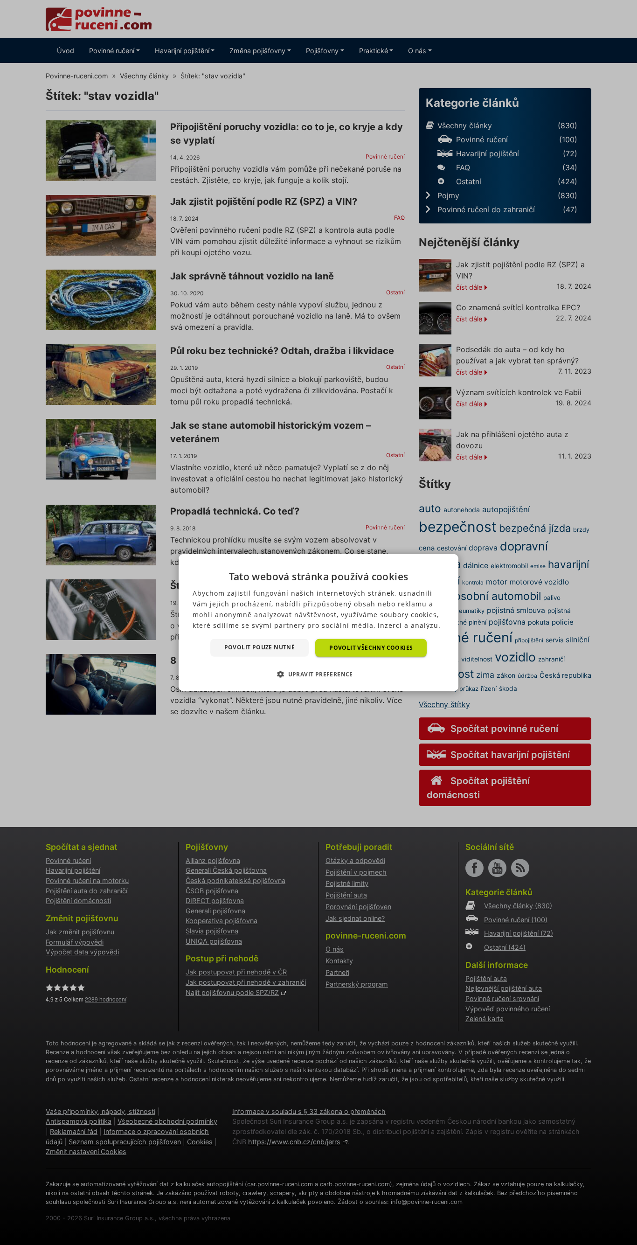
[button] (318, 674)
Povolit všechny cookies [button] (371, 647)
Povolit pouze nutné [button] (259, 647)
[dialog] (318, 622)
